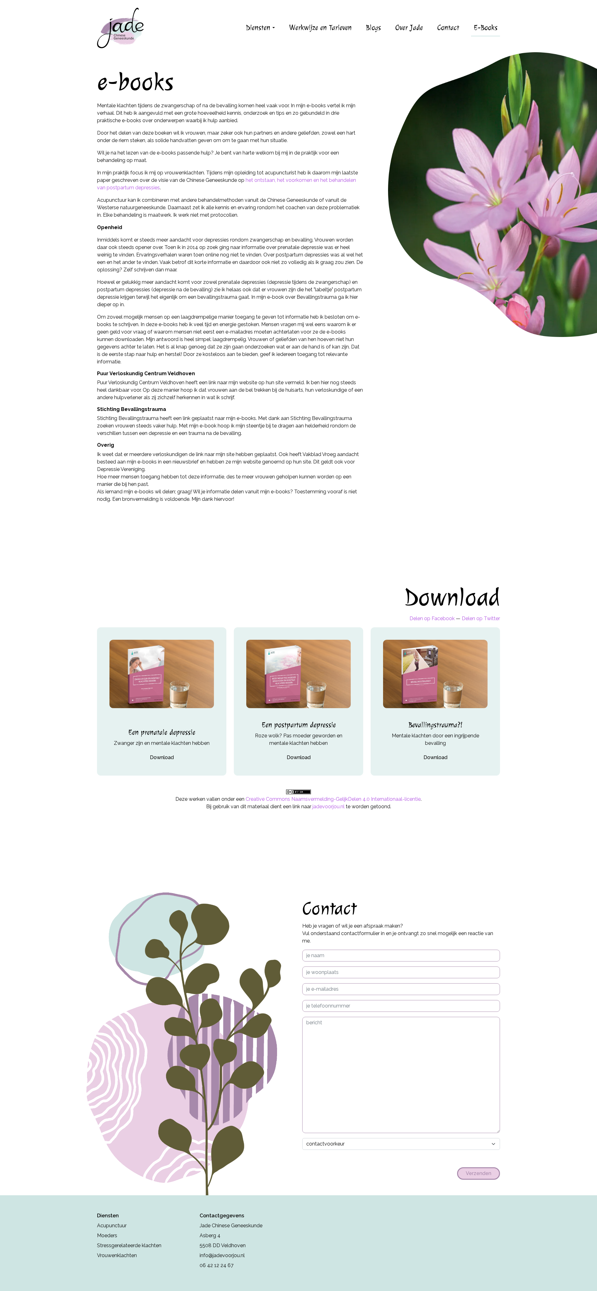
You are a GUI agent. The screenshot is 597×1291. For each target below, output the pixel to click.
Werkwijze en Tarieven (320, 27)
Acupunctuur (112, 1226)
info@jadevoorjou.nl (222, 1255)
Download (162, 757)
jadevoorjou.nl (328, 806)
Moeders (107, 1235)
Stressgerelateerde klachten (129, 1245)
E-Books (485, 27)
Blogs (373, 27)
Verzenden (478, 1173)
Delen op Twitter (481, 618)
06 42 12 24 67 (217, 1265)
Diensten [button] (259, 27)
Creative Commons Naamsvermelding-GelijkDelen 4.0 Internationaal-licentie (333, 799)
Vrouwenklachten (117, 1255)
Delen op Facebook (432, 618)
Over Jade (409, 27)
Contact (448, 27)
